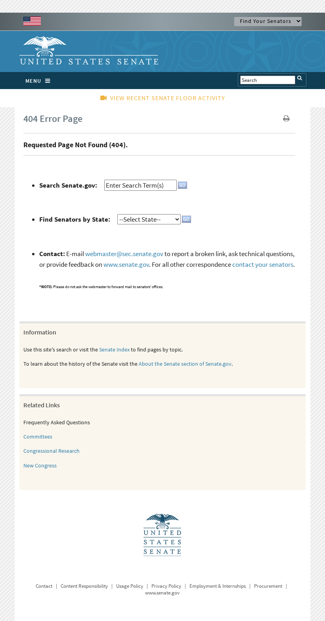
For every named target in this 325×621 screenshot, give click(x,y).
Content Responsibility (84, 586)
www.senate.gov (126, 264)
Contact (44, 586)
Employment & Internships (217, 586)
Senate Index (114, 349)
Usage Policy (129, 586)
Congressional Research (51, 450)
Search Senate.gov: (68, 185)
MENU (33, 80)
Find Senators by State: (74, 219)
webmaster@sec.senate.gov (124, 253)
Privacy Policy (166, 586)
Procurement (268, 586)
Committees (37, 436)
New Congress (40, 465)
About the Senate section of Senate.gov (185, 363)
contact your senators (262, 264)
